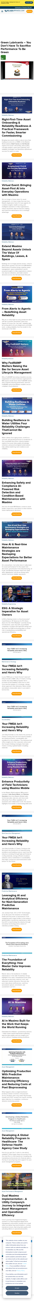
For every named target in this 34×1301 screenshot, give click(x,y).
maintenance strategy (9, 662)
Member (29, 11)
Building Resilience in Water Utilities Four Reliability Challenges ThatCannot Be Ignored (16, 426)
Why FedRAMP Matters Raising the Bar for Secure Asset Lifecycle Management (16, 367)
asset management (8, 1067)
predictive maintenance (9, 891)
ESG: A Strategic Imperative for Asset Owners (15, 611)
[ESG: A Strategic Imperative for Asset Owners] (17, 593)
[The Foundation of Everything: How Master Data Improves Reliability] (17, 945)
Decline (17, 1293)
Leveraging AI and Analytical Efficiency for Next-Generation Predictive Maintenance (15, 902)
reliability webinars (8, 115)
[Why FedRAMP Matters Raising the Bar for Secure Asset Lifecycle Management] (17, 348)
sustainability (6, 719)
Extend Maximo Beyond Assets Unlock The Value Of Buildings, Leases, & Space (16, 252)
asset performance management (12, 1191)
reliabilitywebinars (8, 358)
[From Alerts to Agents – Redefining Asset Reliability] (17, 294)
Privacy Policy (20, 1270)
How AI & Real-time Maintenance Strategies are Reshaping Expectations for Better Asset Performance (17, 552)
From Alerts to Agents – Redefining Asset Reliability (16, 312)
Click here (29, 2)
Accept (17, 1288)
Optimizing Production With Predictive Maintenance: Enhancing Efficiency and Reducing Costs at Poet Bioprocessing (16, 1079)
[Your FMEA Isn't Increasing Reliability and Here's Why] (17, 651)
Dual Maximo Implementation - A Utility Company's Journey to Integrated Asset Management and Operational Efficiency (16, 1205)
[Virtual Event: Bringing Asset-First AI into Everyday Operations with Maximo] (17, 170)
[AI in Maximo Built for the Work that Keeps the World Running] (17, 1006)
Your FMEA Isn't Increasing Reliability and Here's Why (15, 669)
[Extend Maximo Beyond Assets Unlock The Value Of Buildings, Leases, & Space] (17, 232)
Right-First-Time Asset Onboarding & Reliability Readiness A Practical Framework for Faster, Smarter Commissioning (16, 128)
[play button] (17, 70)
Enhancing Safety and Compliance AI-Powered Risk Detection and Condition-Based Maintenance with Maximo (16, 492)
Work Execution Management (11, 833)
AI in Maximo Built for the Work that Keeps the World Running (16, 1024)
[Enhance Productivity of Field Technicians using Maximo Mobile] (17, 767)
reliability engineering (9, 604)
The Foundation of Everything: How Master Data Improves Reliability (16, 964)
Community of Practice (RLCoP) (23, 7)
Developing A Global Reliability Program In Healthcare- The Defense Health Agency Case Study (16, 1141)
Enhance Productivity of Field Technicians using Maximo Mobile (15, 785)
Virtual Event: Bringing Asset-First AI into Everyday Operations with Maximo (16, 190)
